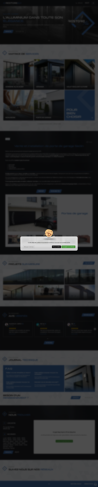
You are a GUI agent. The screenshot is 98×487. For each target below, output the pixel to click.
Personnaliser (56, 247)
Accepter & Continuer (68, 247)
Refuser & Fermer (29, 247)
